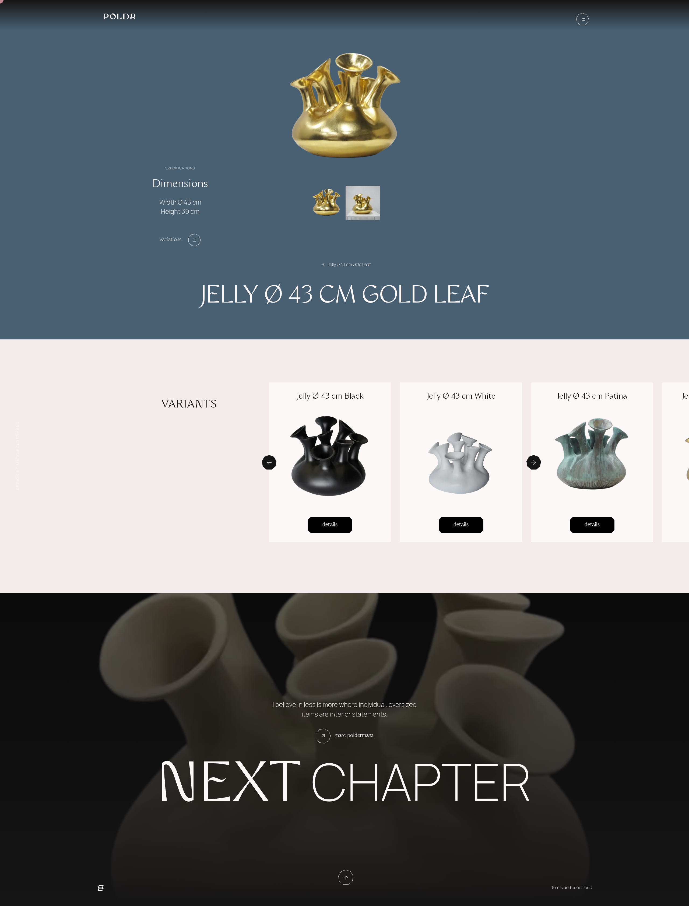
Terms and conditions (572, 887)
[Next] (533, 462)
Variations (170, 240)
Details (330, 525)
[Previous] (269, 462)
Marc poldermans (354, 735)
